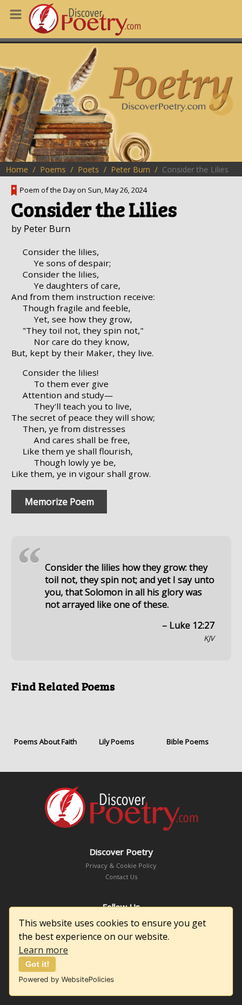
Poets (88, 169)
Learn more (43, 950)
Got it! (37, 963)
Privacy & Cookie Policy (121, 865)
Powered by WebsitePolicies (66, 979)
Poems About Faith (45, 741)
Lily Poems (117, 741)
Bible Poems (188, 741)
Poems (53, 169)
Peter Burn (130, 169)
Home (17, 169)
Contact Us (121, 876)
